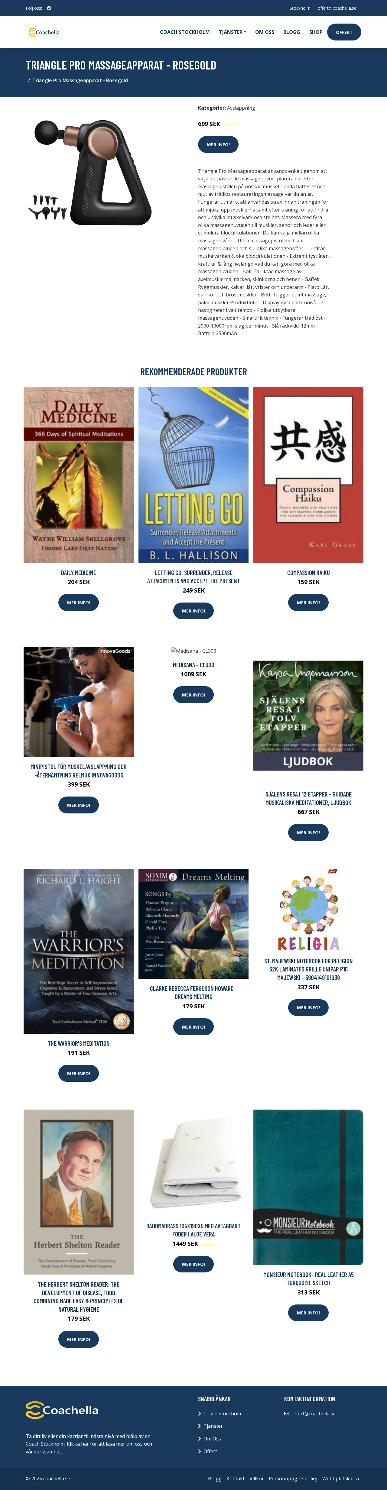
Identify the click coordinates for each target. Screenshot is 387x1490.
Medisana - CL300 (193, 664)
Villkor (256, 1478)
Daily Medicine (78, 572)
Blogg (291, 32)
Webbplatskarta (340, 1478)
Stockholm (300, 8)
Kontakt (235, 1478)
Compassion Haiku (308, 572)
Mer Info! (218, 144)
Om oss (264, 32)
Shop (316, 32)
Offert (344, 32)
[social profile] (49, 8)
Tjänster (213, 1426)
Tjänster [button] (230, 32)
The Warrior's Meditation (79, 1043)
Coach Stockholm (185, 32)
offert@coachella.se (337, 8)
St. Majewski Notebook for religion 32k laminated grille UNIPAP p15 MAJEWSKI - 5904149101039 (308, 969)
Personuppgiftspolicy (293, 1478)
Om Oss (212, 1438)
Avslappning (241, 108)
